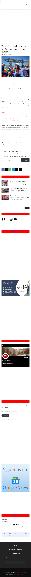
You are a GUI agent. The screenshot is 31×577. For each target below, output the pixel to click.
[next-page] (5, 203)
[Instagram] (11, 562)
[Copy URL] (20, 169)
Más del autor (21, 176)
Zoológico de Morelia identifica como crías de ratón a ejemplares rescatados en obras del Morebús (18, 183)
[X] (6, 169)
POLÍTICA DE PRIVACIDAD (8, 569)
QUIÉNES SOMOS (25, 569)
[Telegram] (13, 169)
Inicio (3, 11)
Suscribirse (25, 160)
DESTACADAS (8, 11)
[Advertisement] (15, 28)
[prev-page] (2, 203)
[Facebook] (3, 169)
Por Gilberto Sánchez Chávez (20, 574)
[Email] (16, 169)
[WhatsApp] (9, 169)
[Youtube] (23, 562)
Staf (4, 54)
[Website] (19, 562)
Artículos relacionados (12, 176)
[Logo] (15, 4)
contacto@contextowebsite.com (18, 557)
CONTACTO (17, 569)
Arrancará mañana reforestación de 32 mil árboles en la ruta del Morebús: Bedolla (19, 190)
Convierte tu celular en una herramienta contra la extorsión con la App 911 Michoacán (19, 197)
